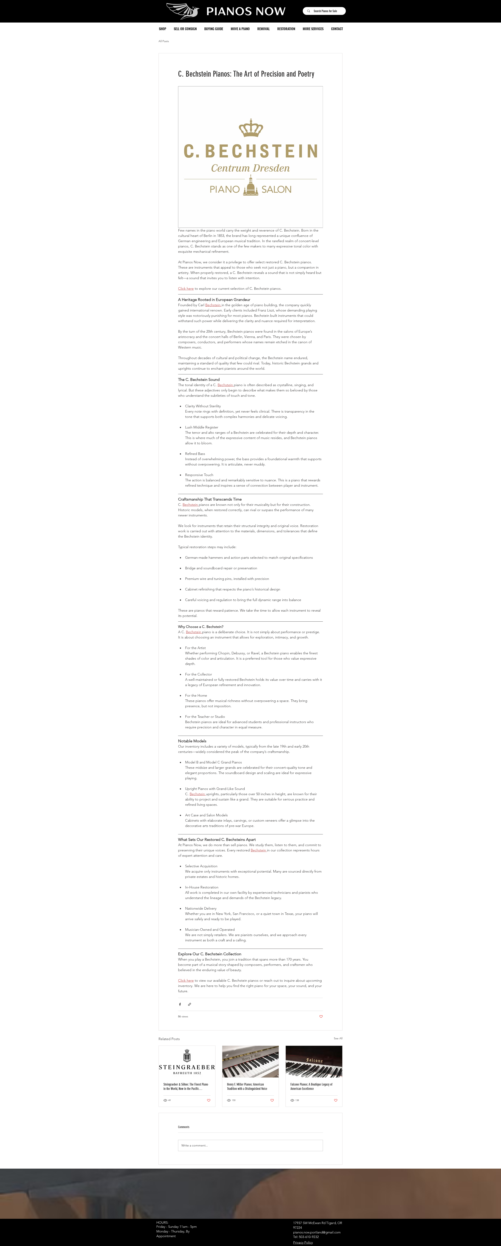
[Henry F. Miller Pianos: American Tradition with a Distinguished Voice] (250, 1062)
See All (338, 1038)
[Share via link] (189, 1004)
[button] (162, 29)
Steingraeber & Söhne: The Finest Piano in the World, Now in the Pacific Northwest (185, 1086)
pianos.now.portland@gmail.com (317, 1232)
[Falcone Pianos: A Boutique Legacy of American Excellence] (314, 1062)
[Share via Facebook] (180, 1004)
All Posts (164, 41)
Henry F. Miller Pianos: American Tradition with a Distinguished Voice (247, 1086)
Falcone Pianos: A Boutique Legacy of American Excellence (311, 1086)
